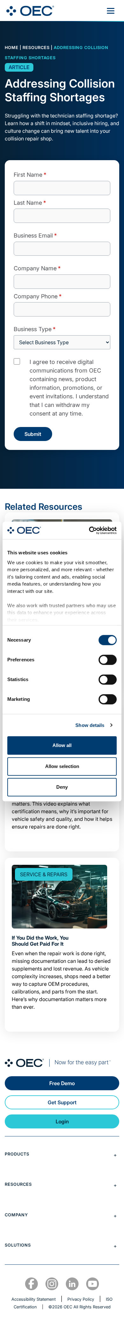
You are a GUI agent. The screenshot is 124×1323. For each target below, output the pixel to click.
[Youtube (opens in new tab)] (92, 1283)
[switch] (108, 660)
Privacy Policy (80, 1299)
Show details (89, 725)
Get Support (62, 1102)
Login (62, 1121)
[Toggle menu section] (62, 1155)
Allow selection (62, 766)
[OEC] (30, 11)
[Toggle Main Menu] (111, 11)
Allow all (62, 745)
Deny (62, 787)
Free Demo (62, 1083)
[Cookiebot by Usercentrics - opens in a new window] (89, 530)
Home (11, 47)
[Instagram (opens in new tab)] (51, 1283)
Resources (36, 47)
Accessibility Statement (33, 1299)
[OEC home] (62, 1063)
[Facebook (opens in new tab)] (31, 1283)
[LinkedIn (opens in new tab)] (72, 1283)
